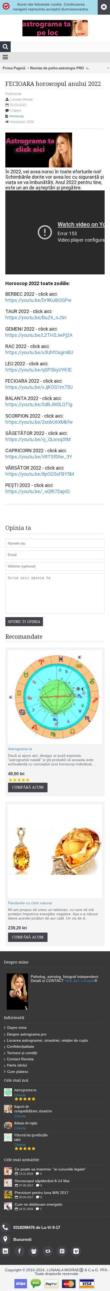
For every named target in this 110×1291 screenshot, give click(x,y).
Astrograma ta (20, 749)
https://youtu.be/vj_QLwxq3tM (38, 439)
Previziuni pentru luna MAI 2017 (42, 1192)
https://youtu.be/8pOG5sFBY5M (39, 474)
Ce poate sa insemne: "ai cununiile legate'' (50, 1169)
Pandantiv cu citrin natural (30, 903)
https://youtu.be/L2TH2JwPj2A (39, 335)
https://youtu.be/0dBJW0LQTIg (38, 404)
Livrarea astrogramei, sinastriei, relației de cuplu (47, 1040)
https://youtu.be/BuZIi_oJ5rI (36, 317)
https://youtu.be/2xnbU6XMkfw (39, 422)
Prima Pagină (14, 68)
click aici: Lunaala (80, 980)
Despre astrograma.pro (26, 1034)
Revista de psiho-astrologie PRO (57, 68)
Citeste (20, 1095)
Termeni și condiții (22, 1053)
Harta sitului (17, 1065)
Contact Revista (20, 1059)
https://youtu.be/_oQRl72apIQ (37, 491)
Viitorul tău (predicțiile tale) (31, 1137)
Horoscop (97, 68)
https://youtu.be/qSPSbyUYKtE (38, 370)
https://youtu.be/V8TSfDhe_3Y (38, 456)
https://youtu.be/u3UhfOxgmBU (39, 352)
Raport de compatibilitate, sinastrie (33, 1109)
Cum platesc (17, 1071)
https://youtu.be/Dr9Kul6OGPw (38, 300)
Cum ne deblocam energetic (38, 1204)
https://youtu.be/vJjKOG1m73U (39, 387)
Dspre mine (17, 1027)
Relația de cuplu (25, 1123)
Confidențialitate (20, 1046)
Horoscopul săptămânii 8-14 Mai (42, 1181)
